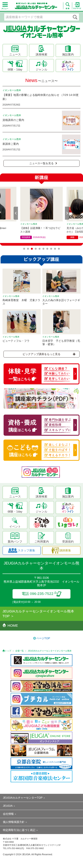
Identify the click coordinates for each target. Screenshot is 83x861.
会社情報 (8, 813)
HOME (13, 625)
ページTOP (43, 638)
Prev (16, 213)
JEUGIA (8, 805)
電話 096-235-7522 (37, 594)
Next (67, 213)
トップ (8, 651)
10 (59, 249)
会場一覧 (19, 651)
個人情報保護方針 (14, 821)
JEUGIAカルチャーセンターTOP (22, 797)
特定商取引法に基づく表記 (19, 830)
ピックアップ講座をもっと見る (41, 354)
